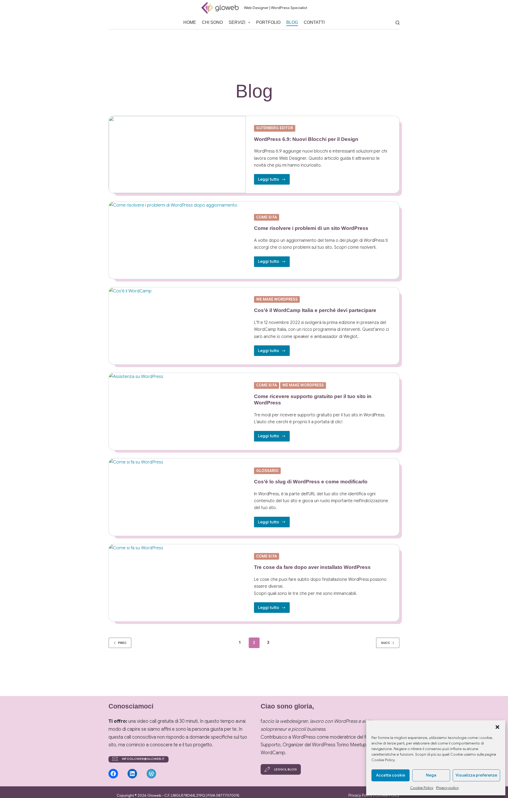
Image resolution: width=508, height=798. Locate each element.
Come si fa (266, 217)
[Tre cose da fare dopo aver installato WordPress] (177, 582)
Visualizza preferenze (476, 775)
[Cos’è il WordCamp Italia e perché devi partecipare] (177, 325)
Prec (122, 643)
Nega (431, 775)
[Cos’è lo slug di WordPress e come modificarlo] (177, 497)
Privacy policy (447, 787)
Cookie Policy (421, 787)
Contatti (314, 22)
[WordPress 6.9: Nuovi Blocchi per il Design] (177, 154)
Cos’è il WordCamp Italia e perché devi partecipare (315, 310)
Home (189, 22)
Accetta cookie (390, 775)
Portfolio (268, 22)
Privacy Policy (360, 795)
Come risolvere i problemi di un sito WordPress (311, 228)
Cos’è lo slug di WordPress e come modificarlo (311, 481)
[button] (497, 727)
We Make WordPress (277, 299)
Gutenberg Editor (274, 128)
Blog (292, 22)
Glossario (267, 470)
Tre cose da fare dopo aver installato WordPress (312, 567)
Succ (385, 643)
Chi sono (212, 22)
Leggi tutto (274, 181)
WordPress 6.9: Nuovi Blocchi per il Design (306, 139)
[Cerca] (398, 23)
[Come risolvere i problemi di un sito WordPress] (177, 240)
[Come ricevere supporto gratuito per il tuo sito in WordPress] (177, 411)
